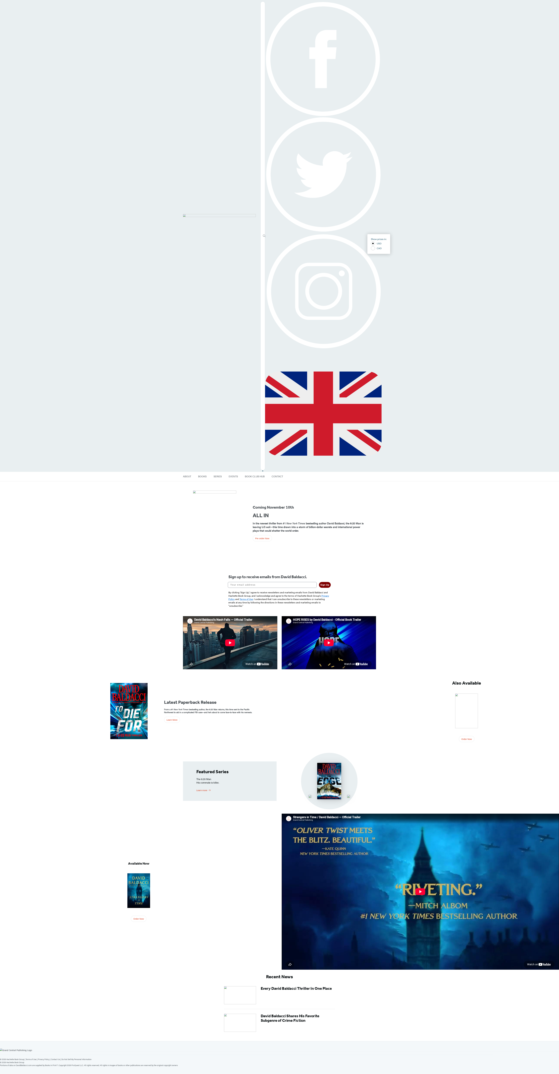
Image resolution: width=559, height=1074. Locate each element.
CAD (379, 248)
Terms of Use (31, 1059)
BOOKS (202, 476)
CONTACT (277, 476)
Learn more (201, 790)
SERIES (218, 476)
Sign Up (324, 584)
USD (379, 243)
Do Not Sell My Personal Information (76, 1059)
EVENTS (233, 476)
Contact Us (55, 1059)
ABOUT (187, 476)
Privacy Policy (43, 1059)
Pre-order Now (262, 538)
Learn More (172, 719)
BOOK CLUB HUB (255, 476)
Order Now (466, 738)
